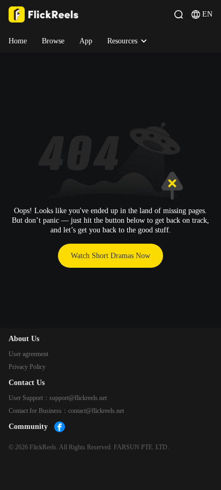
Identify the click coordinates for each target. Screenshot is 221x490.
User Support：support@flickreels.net (58, 398)
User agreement (28, 354)
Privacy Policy (27, 367)
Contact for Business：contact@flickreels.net (66, 410)
